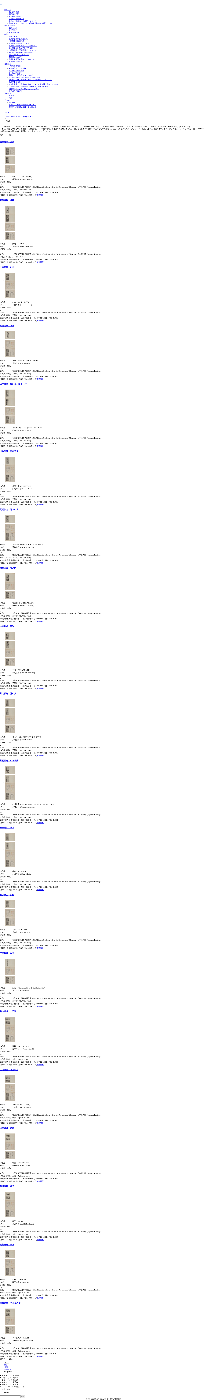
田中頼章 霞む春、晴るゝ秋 (13, 384)
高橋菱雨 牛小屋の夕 (10, 1303)
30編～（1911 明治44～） (11, 1382)
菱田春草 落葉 (7, 142)
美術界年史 (13, 30)
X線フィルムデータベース (19, 55)
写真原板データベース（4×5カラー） (23, 46)
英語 (10, 98)
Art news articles (14, 32)
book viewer (6, 1389)
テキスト (7, 10)
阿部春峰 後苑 (7, 1244)
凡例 (6, 1367)
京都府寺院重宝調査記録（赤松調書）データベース (28, 86)
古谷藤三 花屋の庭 (9, 1070)
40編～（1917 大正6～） (11, 1384)
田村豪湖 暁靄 (7, 1128)
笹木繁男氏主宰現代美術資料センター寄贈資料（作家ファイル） (34, 84)
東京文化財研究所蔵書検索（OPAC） (23, 107)
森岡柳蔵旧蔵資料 (15, 57)
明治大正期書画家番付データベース (22, 21)
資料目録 (7, 64)
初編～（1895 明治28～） (11, 1375)
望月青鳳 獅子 (7, 1186)
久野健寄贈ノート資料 (17, 68)
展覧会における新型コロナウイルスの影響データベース (30, 80)
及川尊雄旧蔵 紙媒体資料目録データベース (25, 77)
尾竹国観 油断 (7, 200)
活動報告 (7, 93)
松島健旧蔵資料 (15, 82)
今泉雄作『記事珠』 (16, 61)
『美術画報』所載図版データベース (22, 50)
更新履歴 (40, 195)
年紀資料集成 (14, 12)
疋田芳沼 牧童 (7, 827)
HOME (8, 113)
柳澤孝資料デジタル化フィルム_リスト (24, 89)
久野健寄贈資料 (15, 66)
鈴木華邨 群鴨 (8, 1011)
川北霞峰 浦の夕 (8, 693)
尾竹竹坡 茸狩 (7, 325)
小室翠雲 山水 (7, 267)
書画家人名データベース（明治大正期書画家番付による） (31, 23)
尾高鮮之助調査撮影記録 (18, 39)
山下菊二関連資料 (15, 73)
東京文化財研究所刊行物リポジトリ (22, 105)
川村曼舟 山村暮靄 (9, 760)
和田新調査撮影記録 (16, 41)
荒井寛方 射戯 (7, 895)
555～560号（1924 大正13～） (13, 1387)
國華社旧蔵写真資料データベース (21, 59)
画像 (6, 34)
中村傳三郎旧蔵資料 (16, 71)
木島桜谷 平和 (7, 626)
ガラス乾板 (13, 37)
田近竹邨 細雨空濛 (9, 451)
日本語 (11, 96)
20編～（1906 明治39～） (11, 1380)
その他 (6, 100)
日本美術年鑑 (9, 25)
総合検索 (12, 102)
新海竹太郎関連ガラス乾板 (19, 43)
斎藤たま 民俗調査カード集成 (21, 75)
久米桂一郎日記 (15, 16)
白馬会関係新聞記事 (16, 19)
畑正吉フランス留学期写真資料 (21, 48)
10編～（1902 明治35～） (11, 1378)
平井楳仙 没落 (7, 953)
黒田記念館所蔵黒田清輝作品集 (21, 52)
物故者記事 (13, 28)
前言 (6, 1365)
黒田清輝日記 (14, 14)
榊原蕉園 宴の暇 (8, 568)
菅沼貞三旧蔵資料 (15, 91)
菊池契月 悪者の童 (9, 509)
